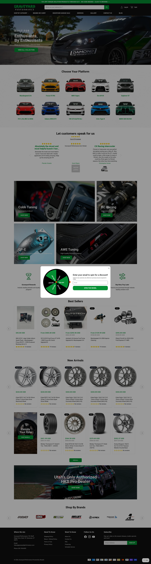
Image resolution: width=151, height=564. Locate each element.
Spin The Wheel (90, 288)
